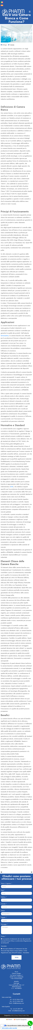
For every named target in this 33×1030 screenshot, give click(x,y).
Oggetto (3, 917)
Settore (3, 911)
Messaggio (4, 924)
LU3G (12, 1015)
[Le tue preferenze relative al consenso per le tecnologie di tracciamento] (30, 1027)
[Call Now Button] (30, 1023)
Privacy (3, 936)
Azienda (3, 904)
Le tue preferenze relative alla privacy (17, 1025)
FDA (11, 487)
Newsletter (4, 946)
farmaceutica (5, 336)
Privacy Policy (18, 1015)
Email (2, 890)
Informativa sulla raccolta (9, 1028)
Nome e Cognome (6, 883)
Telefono (3, 897)
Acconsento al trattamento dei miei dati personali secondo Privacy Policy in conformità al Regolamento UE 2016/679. (16, 941)
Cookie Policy (25, 1015)
